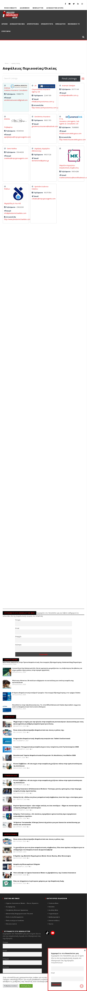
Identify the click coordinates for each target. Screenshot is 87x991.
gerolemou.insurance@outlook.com (45, 126)
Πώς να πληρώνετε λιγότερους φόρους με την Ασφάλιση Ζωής (38, 881)
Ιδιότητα (18, 645)
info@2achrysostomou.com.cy (43, 101)
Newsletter (38, 8)
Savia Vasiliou (12, 148)
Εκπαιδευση (60, 24)
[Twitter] (74, 4)
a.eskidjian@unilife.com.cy (68, 95)
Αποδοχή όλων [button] (26, 986)
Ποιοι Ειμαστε (10, 8)
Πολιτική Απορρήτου (14, 917)
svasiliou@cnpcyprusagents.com (16, 158)
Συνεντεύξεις (54, 920)
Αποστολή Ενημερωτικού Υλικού (19, 913)
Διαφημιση (24, 8)
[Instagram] (82, 4)
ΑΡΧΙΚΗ (5, 24)
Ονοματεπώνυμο (57, 963)
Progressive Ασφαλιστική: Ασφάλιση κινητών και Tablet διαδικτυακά (41, 738)
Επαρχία (18, 636)
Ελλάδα (51, 907)
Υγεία (51, 924)
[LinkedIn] (78, 4)
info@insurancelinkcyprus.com (70, 133)
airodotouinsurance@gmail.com (16, 100)
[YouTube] (70, 4)
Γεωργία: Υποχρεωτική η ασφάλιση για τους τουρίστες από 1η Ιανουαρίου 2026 (46, 747)
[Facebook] (65, 4)
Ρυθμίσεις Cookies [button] (10, 986)
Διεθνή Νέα (53, 910)
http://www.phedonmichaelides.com (17, 219)
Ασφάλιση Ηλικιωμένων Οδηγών (26, 864)
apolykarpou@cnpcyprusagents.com (17, 137)
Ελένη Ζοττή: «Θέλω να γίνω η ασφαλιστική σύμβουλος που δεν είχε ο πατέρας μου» (48, 797)
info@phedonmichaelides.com (15, 213)
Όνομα (17, 620)
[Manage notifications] (81, 986)
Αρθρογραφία (54, 917)
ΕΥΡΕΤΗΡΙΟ (6, 31)
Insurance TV (74, 24)
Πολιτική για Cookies (15, 920)
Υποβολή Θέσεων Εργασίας (17, 910)
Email (17, 628)
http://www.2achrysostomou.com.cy (45, 108)
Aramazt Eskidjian (68, 85)
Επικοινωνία (11, 924)
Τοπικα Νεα (53, 903)
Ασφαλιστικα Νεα (17, 24)
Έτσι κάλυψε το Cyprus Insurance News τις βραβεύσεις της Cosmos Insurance (44, 873)
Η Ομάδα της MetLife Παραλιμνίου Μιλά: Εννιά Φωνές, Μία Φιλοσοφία (42, 856)
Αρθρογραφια (33, 24)
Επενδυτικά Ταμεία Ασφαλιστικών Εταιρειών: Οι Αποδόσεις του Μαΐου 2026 (44, 755)
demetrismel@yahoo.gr (40, 161)
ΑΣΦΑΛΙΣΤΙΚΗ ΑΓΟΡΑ (54, 8)
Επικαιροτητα (47, 24)
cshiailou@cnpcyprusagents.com (44, 199)
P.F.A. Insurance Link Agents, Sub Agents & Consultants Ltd (69, 121)
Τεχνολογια (53, 913)
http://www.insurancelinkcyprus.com (72, 139)
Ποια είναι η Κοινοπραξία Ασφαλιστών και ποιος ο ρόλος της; (38, 730)
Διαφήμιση (10, 907)
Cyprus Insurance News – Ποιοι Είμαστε (22, 903)
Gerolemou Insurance (42, 116)
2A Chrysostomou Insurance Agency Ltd (41, 88)
